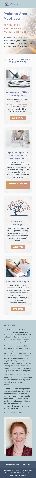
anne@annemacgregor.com (18, 104)
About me (18, 247)
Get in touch (18, 118)
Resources (18, 309)
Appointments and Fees (18, 185)
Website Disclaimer (12, 464)
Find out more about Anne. (14, 412)
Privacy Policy (26, 464)
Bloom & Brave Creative (18, 475)
